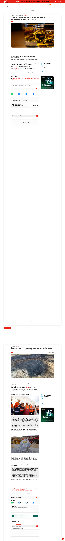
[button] (57, 4)
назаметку (25, 15)
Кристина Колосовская (20, 15)
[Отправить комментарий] (37, 116)
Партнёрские (43, 1)
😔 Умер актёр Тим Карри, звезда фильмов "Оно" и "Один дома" (47, 66)
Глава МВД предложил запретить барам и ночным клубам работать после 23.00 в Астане (25, 79)
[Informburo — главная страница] (7, 1)
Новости (17, 1)
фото (18, 346)
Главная (5, 6)
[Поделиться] (63, 539)
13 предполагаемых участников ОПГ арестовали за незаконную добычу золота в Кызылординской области (25, 489)
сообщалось (15, 68)
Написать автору (51, 21)
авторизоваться (18, 113)
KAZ (60, 1)
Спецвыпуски (38, 1)
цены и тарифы (24, 100)
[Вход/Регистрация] (58, 1)
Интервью (33, 1)
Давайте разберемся (26, 1)
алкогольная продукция (16, 100)
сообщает (27, 387)
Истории (21, 1)
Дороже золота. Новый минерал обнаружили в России (22, 490)
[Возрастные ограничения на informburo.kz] (55, 1)
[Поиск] (57, 1)
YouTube (47, 1)
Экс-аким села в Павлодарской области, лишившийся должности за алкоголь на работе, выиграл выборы (24, 81)
